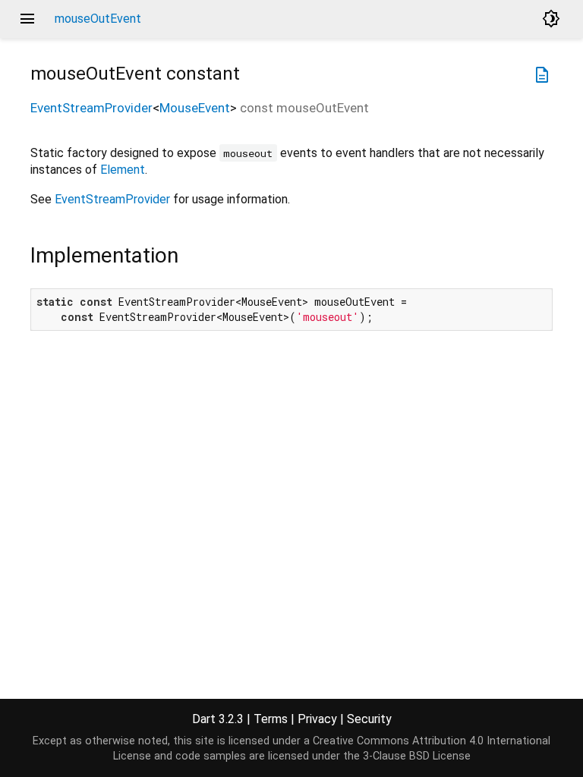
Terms (271, 719)
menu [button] (27, 19)
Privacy (317, 719)
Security (369, 719)
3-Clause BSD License (417, 756)
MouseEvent (194, 107)
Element (122, 169)
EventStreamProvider (91, 107)
